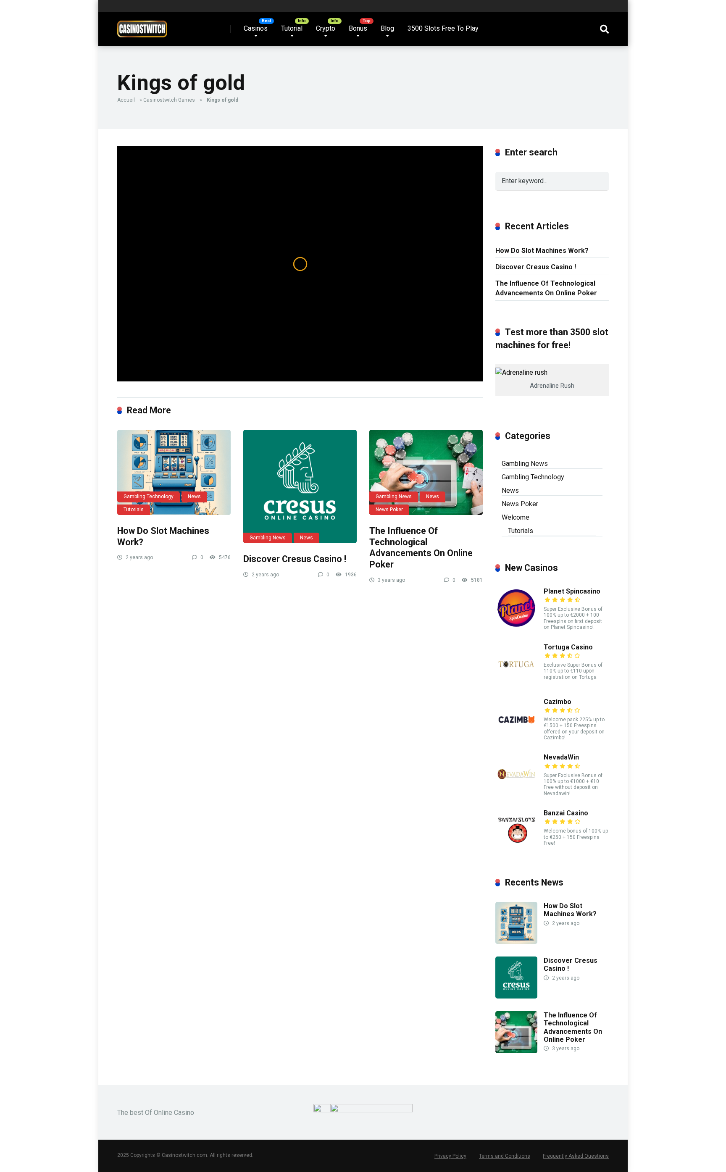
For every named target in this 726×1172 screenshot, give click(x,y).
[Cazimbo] (516, 737)
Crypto (325, 28)
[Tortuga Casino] (516, 683)
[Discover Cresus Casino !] (300, 486)
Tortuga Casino (568, 647)
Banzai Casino (566, 813)
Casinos (256, 28)
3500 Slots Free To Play (443, 28)
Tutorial (291, 28)
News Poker (389, 509)
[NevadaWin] (516, 793)
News (194, 496)
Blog (387, 28)
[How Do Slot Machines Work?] (174, 472)
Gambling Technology (149, 496)
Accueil (126, 100)
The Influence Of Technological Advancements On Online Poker (421, 548)
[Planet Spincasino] (516, 627)
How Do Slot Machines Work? (542, 251)
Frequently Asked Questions (576, 1156)
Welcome (515, 517)
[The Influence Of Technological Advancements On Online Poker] (426, 472)
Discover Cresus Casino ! (294, 559)
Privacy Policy (450, 1156)
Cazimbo (557, 702)
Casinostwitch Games (169, 100)
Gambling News (268, 538)
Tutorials (134, 509)
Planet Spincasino (572, 591)
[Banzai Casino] (516, 849)
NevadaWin (561, 757)
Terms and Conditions (504, 1156)
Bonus (358, 28)
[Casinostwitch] (142, 25)
